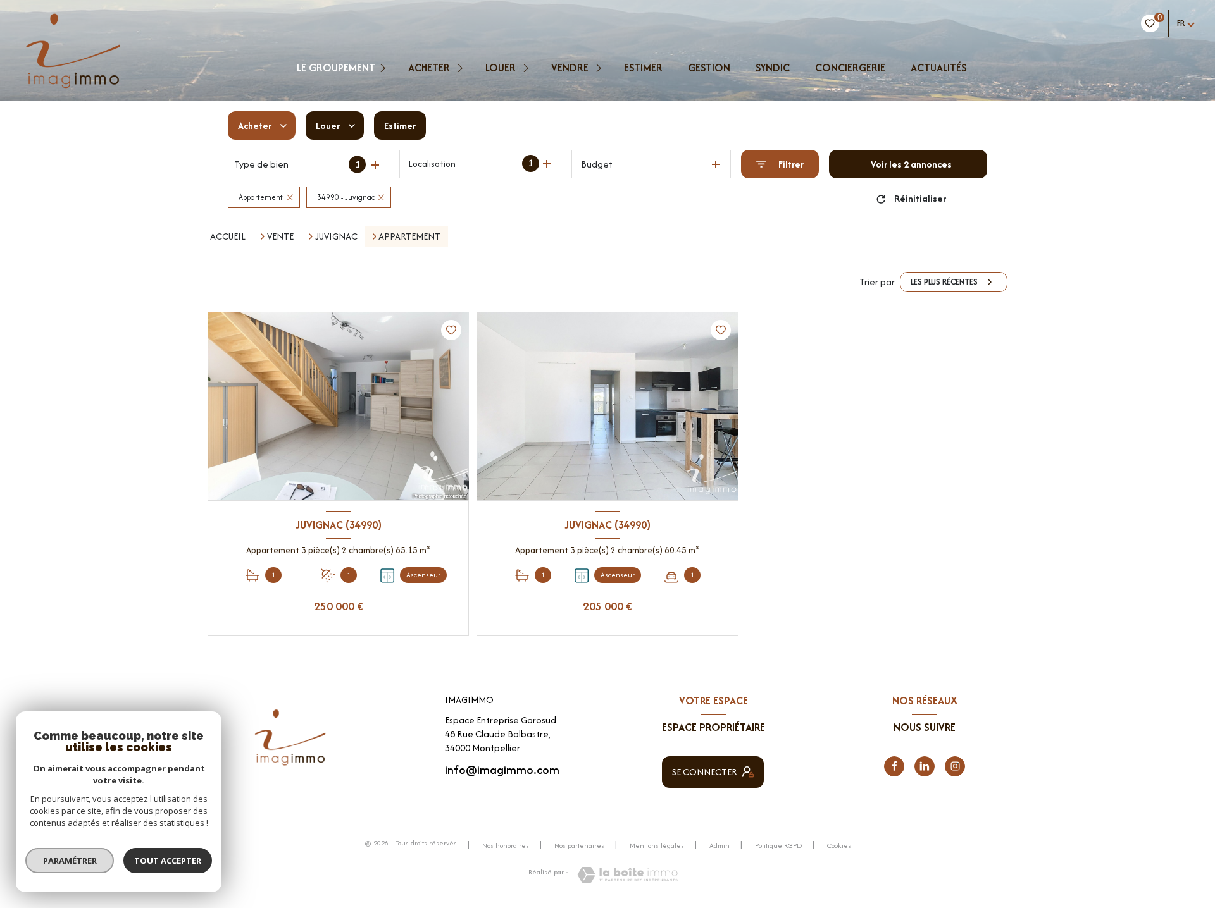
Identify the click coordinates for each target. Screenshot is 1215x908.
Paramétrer (70, 860)
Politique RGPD (778, 845)
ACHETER (429, 67)
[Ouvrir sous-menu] (384, 67)
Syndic (773, 67)
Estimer (400, 125)
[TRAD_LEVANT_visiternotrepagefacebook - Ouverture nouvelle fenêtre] (894, 766)
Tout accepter (167, 860)
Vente (280, 236)
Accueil (228, 236)
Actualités (938, 67)
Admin (719, 845)
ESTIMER (643, 67)
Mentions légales (657, 845)
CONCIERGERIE (850, 67)
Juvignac (336, 236)
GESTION (709, 67)
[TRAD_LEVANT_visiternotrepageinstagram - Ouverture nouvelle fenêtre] (955, 766)
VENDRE (570, 67)
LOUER (500, 67)
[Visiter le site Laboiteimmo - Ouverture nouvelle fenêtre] (627, 875)
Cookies (839, 846)
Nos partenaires (579, 845)
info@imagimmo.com (502, 769)
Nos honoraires (505, 845)
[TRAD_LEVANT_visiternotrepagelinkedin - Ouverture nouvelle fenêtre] (924, 766)
